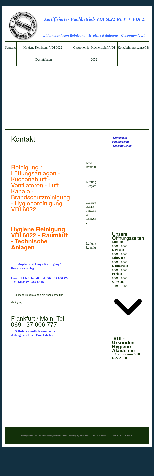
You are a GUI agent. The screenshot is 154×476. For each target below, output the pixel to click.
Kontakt (123, 47)
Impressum (135, 47)
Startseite (10, 47)
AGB (145, 47)
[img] (23, 25)
